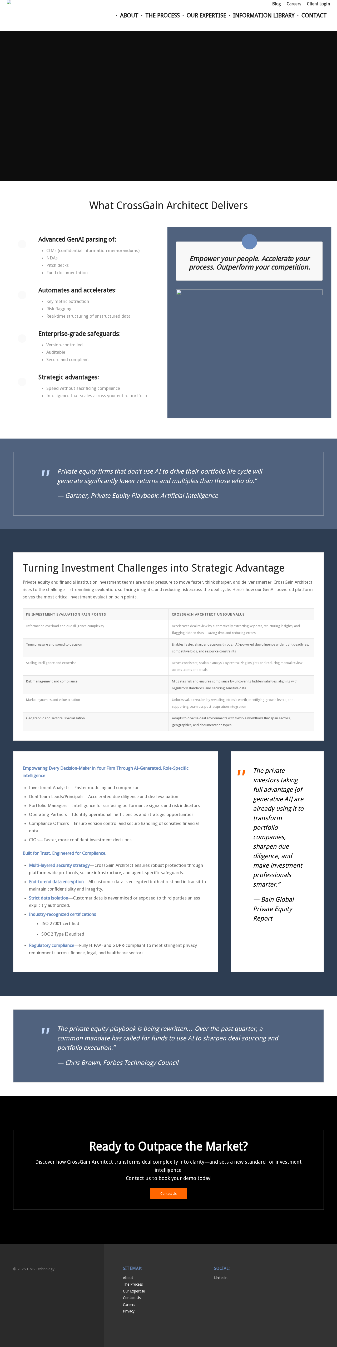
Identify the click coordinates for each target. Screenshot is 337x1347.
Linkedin (220, 1278)
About (128, 1278)
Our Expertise (134, 1291)
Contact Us (132, 1298)
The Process (133, 1284)
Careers (129, 1304)
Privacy (129, 1311)
